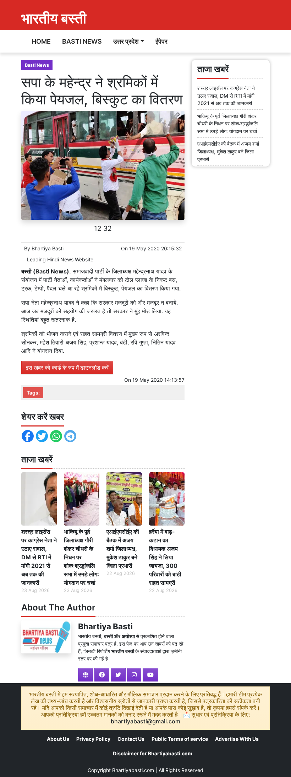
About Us (58, 739)
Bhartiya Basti (48, 248)
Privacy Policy (93, 739)
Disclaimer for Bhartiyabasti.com (152, 753)
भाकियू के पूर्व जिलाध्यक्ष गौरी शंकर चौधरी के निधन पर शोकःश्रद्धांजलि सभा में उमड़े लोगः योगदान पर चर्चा (81, 557)
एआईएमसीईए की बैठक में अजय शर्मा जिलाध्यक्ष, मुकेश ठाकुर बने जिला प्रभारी (122, 548)
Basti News (82, 41)
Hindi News (60, 259)
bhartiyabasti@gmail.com (145, 721)
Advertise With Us (237, 739)
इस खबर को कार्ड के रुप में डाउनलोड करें (67, 367)
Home (41, 41)
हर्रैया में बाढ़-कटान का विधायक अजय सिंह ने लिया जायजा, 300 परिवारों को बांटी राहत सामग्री (165, 557)
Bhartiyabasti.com (133, 770)
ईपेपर (161, 41)
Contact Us (130, 739)
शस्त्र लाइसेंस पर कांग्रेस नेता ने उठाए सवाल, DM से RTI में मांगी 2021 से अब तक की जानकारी (39, 557)
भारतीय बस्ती (53, 18)
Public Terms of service (180, 739)
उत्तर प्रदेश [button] (126, 41)
